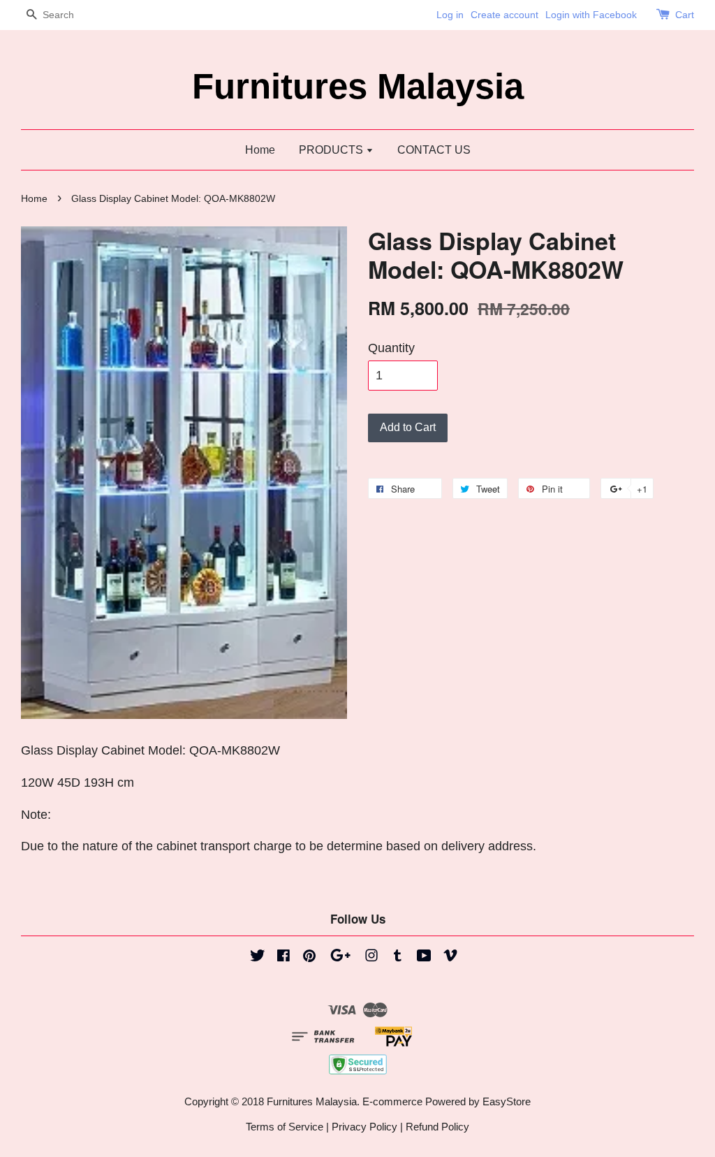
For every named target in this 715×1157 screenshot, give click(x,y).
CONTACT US (434, 150)
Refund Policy (437, 1127)
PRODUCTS (332, 150)
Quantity (391, 348)
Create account (504, 14)
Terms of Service (284, 1127)
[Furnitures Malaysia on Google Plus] (340, 957)
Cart (684, 14)
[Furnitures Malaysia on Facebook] (283, 957)
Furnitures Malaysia (358, 86)
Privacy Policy (364, 1127)
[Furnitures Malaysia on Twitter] (257, 957)
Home (260, 150)
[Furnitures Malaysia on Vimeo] (450, 957)
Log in (450, 14)
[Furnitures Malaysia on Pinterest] (309, 957)
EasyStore (506, 1101)
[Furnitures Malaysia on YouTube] (424, 957)
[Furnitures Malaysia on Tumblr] (398, 957)
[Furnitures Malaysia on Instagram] (371, 957)
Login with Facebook (591, 14)
